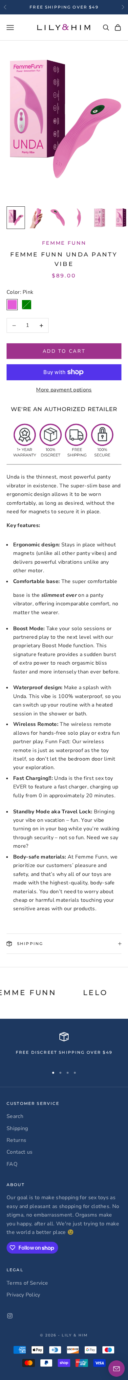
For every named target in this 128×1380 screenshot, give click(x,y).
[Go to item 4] (79, 217)
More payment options (64, 389)
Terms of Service (27, 1283)
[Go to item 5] (100, 217)
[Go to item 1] (16, 217)
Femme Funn (64, 243)
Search (15, 1116)
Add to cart (64, 351)
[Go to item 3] (58, 217)
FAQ (12, 1164)
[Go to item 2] (37, 217)
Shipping (17, 1128)
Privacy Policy (23, 1294)
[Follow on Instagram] (10, 1316)
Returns (16, 1140)
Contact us (19, 1152)
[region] (64, 1046)
